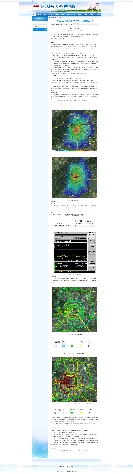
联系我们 (72, 466)
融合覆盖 (37, 26)
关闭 (69, 24)
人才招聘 (67, 466)
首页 (52, 17)
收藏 (66, 24)
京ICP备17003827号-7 (60, 471)
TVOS (36, 23)
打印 (62, 24)
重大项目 (56, 17)
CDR (36, 29)
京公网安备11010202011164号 (71, 471)
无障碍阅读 (97, 3)
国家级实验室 (61, 466)
